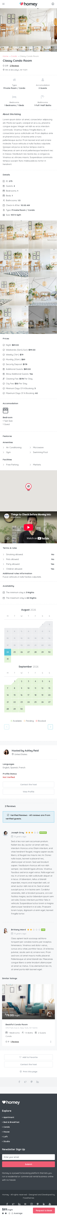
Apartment (8, 1117)
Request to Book (44, 1210)
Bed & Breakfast (11, 1122)
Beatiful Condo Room (17, 1024)
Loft (5, 1136)
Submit (28, 1164)
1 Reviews (15, 1041)
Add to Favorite (30, 1057)
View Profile (28, 791)
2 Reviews (14, 65)
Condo (6, 1127)
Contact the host (28, 784)
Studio (6, 1141)
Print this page (29, 1071)
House (6, 1132)
